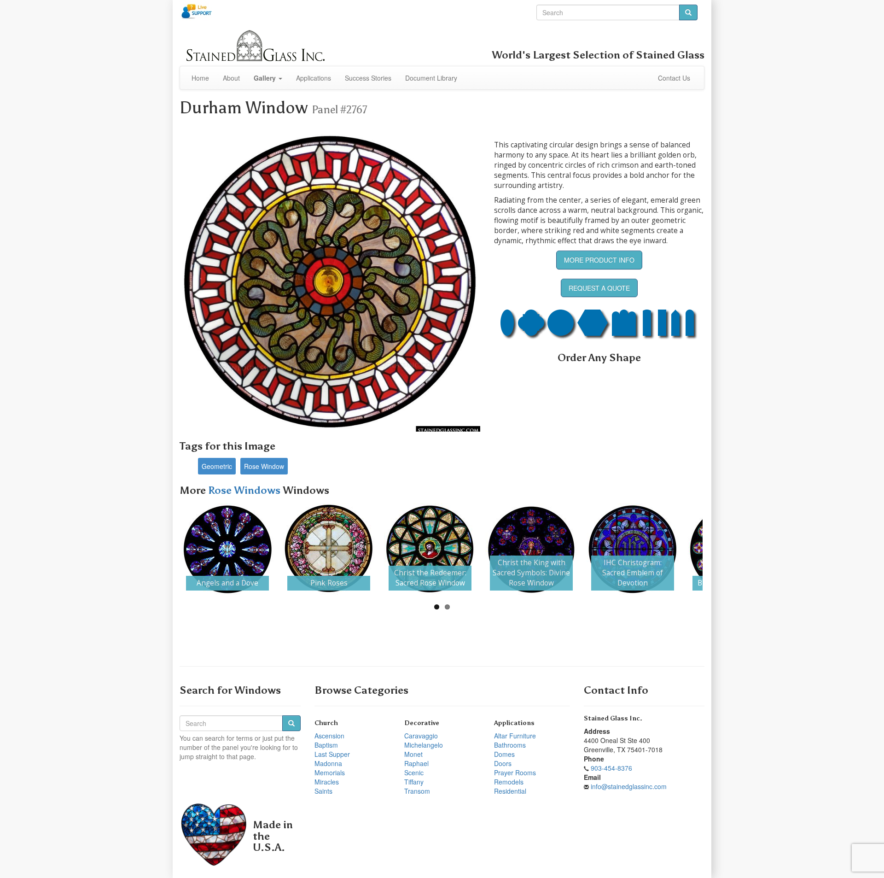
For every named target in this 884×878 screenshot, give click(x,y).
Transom (417, 791)
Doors (503, 763)
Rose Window (264, 466)
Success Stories (368, 77)
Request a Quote (599, 288)
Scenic (414, 772)
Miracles (326, 781)
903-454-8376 (611, 768)
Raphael (416, 763)
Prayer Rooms (515, 772)
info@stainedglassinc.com (629, 786)
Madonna (328, 763)
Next (716, 549)
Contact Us (674, 77)
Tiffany (414, 781)
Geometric (217, 466)
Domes (504, 754)
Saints (323, 791)
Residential (510, 791)
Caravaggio (421, 735)
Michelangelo (423, 744)
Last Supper (332, 754)
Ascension (329, 735)
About (231, 77)
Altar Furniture (515, 735)
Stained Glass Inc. (613, 718)
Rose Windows (245, 490)
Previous (167, 549)
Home (200, 77)
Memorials (329, 772)
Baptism (326, 744)
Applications (313, 77)
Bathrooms (510, 744)
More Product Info (599, 259)
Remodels (508, 781)
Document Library (431, 77)
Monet (413, 754)
